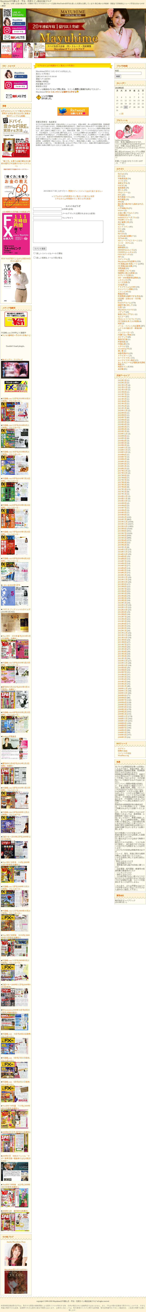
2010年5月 (122, 677)
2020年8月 (122, 415)
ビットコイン (123, 227)
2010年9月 (122, 668)
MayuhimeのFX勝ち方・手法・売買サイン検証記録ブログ (25, 1)
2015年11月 (123, 524)
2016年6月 (122, 510)
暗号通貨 (121, 199)
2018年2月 (122, 468)
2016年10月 (123, 501)
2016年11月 (123, 498)
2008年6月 (122, 730)
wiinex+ (121, 210)
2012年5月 (122, 621)
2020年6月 (122, 420)
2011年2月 (122, 656)
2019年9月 (122, 436)
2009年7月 (122, 700)
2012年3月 (122, 626)
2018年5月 (122, 461)
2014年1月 (122, 575)
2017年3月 (122, 489)
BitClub (121, 174)
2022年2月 (122, 383)
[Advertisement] (73, 168)
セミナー (121, 316)
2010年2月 (122, 684)
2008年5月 (122, 732)
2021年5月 (122, 399)
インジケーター (124, 332)
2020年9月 (122, 413)
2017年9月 (122, 475)
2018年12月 (123, 448)
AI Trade (121, 238)
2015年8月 (122, 531)
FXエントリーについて (127, 319)
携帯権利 (121, 247)
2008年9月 (122, 723)
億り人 (120, 190)
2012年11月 (123, 607)
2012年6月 (122, 619)
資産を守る (122, 183)
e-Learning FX (123, 349)
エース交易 (122, 282)
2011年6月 (122, 647)
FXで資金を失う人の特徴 (128, 321)
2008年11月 (123, 718)
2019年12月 (123, 434)
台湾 (120, 231)
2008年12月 (123, 716)
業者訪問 (121, 294)
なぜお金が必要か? (126, 236)
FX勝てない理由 (124, 335)
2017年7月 (122, 480)
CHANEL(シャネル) (126, 252)
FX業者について (124, 271)
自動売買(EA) (123, 353)
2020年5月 (122, 422)
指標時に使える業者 (126, 273)
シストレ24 (122, 280)
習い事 (120, 351)
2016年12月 (123, 496)
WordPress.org (123, 755)
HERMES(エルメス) (126, 250)
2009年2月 (122, 712)
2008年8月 (122, 725)
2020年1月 (122, 431)
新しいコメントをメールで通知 (49, 253)
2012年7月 (122, 617)
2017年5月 (122, 485)
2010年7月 (122, 672)
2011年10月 (123, 637)
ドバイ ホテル (124, 243)
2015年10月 (123, 526)
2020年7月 (122, 417)
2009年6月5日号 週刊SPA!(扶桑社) (16, 1132)
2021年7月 (122, 394)
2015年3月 (122, 542)
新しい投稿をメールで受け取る (49, 258)
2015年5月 (122, 538)
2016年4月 (122, 515)
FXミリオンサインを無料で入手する (61, 92)
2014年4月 (122, 568)
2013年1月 (122, 603)
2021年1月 (122, 408)
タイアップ (122, 337)
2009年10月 (123, 693)
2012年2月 (122, 628)
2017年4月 (122, 487)
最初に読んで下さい (126, 314)
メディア (121, 312)
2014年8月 (122, 559)
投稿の (122, 751)
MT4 (120, 224)
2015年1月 (122, 547)
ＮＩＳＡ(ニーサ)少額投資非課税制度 (131, 363)
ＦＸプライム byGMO (127, 287)
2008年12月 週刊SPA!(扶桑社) (15, 1211)
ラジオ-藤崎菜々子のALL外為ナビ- (16, 335)
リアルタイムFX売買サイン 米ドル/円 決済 (72, 199)
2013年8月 (122, 586)
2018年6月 (122, 459)
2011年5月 (122, 649)
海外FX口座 (123, 339)
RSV (119, 176)
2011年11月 (123, 635)
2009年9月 (122, 695)
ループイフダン (124, 358)
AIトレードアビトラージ (128, 240)
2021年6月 (122, 396)
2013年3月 (122, 598)
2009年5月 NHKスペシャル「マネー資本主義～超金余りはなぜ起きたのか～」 (16, 1158)
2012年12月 (123, 605)
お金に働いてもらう (126, 213)
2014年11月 (123, 552)
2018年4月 (122, 464)
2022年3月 (122, 380)
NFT (119, 257)
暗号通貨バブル (124, 197)
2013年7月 (122, 589)
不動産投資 (122, 178)
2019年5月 (122, 438)
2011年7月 (122, 644)
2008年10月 (123, 721)
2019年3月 (122, 443)
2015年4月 (122, 540)
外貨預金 (121, 342)
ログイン (121, 748)
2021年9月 (122, 392)
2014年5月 (122, 566)
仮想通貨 (121, 188)
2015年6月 (122, 536)
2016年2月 (122, 517)
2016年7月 (122, 508)
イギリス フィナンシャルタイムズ (16, 609)
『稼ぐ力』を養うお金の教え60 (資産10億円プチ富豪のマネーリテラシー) (16, 163)
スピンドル (122, 259)
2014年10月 (123, 554)
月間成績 (121, 268)
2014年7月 (122, 561)
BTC (120, 195)
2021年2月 (122, 406)
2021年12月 (123, 385)
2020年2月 (122, 429)
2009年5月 (122, 705)
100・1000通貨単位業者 (128, 278)
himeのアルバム (124, 303)
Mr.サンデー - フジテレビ (12, 359)
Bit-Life (121, 233)
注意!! (120, 307)
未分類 (120, 369)
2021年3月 (122, 403)
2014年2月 (122, 573)
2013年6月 (122, 591)
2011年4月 (122, 651)
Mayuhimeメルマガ (126, 310)
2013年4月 (122, 596)
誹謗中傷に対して (125, 305)
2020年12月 (123, 410)
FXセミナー (123, 192)
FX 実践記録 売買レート (128, 264)
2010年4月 (122, 679)
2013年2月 (122, 600)
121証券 (121, 285)
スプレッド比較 (124, 275)
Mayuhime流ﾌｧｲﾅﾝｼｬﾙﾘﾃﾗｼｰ (16, 1269)
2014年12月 (123, 549)
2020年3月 (122, 427)
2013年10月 (123, 582)
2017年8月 (122, 478)
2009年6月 (122, 702)
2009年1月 (122, 714)
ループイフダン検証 (126, 360)
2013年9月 (122, 584)
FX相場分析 (123, 215)
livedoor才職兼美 (9, 736)
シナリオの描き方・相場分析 (130, 328)
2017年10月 (123, 473)
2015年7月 (122, 533)
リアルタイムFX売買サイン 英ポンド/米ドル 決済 (73, 196)
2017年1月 (122, 494)
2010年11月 (123, 663)
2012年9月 (122, 612)
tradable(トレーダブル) (127, 217)
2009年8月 (122, 698)
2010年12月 (123, 661)
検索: (117, 71)
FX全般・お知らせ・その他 (129, 298)
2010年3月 (122, 681)
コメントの (124, 753)
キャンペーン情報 (125, 289)
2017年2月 (122, 492)
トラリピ (121, 346)
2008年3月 (122, 737)
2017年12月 (123, 471)
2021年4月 (122, 401)
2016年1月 (122, 519)
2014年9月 (122, 556)
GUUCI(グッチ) (124, 254)
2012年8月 (122, 614)
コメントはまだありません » (91, 191)
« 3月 (121, 114)
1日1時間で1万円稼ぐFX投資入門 (16, 212)
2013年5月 (122, 593)
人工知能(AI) (123, 208)
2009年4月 (122, 707)
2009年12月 (123, 688)
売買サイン (73, 191)
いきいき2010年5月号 (11, 585)
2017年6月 (122, 482)
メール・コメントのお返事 (129, 326)
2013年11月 (123, 579)
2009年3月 (122, 709)
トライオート (123, 355)
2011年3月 (122, 654)
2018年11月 (123, 450)
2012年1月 (122, 631)
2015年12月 (123, 522)
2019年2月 (122, 445)
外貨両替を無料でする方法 (129, 296)
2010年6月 (122, 675)
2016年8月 (122, 505)
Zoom (120, 245)
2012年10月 (123, 610)
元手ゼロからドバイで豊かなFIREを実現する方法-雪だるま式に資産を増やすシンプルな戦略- (16, 113)
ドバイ (120, 181)
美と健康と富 (123, 222)
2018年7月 (122, 457)
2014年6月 (122, 563)
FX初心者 (122, 344)
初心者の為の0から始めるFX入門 (130, 205)
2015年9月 (122, 529)
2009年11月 (123, 691)
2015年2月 (122, 545)
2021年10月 (123, 390)
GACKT (121, 185)
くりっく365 (123, 292)
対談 (120, 323)
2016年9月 (122, 503)
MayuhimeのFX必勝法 (127, 261)
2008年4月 (122, 735)
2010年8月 (122, 670)
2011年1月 (122, 658)
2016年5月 (122, 512)
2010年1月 (122, 686)
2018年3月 (122, 466)
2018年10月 (123, 452)
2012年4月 (122, 624)
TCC (120, 229)
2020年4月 (122, 424)
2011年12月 (123, 633)
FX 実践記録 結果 (125, 266)
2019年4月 (122, 441)
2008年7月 (122, 728)
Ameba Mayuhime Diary (16, 1242)
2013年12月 (123, 577)
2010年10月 (123, 665)
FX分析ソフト (123, 220)
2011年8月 (122, 642)
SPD (119, 202)
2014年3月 (122, 570)
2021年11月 (123, 387)
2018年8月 (122, 455)
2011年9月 (122, 640)
